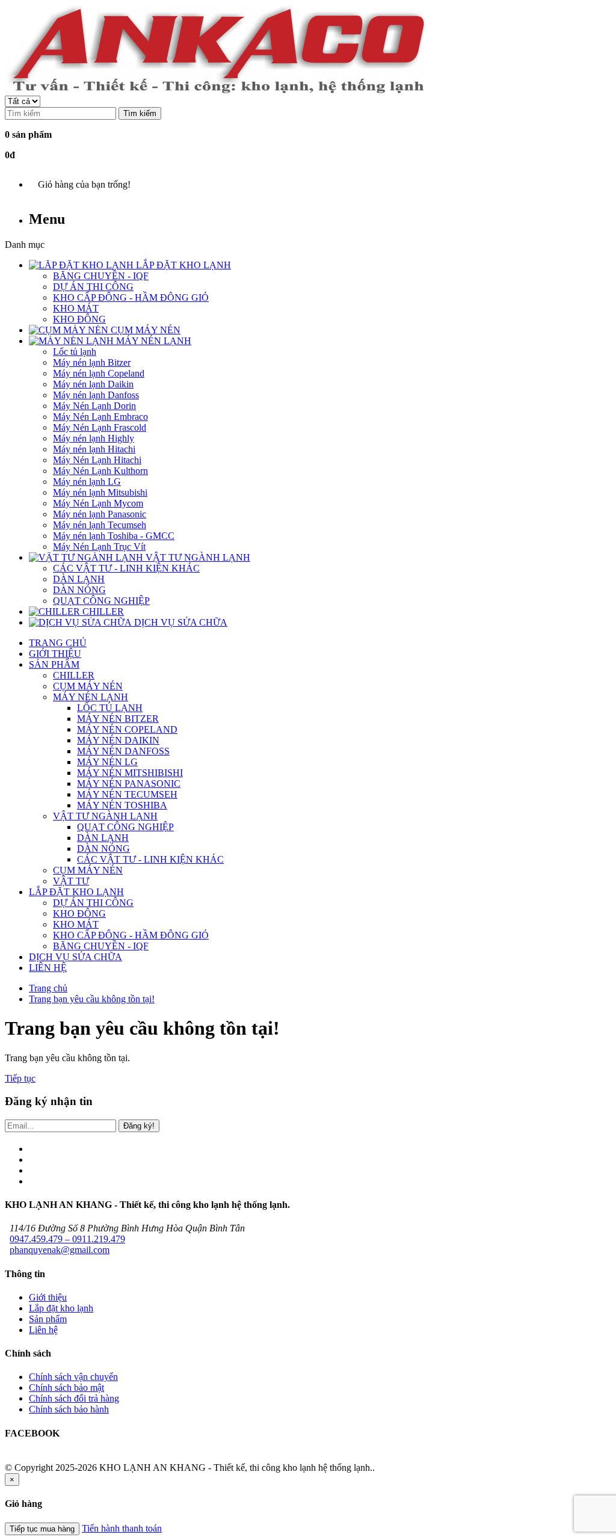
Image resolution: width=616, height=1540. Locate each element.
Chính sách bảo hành (69, 1409)
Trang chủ (48, 988)
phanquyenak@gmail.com (59, 1250)
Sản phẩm (48, 1319)
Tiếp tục (20, 1078)
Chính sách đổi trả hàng (74, 1398)
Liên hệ (43, 1330)
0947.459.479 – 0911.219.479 (67, 1239)
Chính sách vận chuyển (73, 1377)
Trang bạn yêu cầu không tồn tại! (92, 999)
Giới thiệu (48, 1297)
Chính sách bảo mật (66, 1387)
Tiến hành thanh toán (122, 1528)
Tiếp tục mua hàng (42, 1528)
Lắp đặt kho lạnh (61, 1308)
